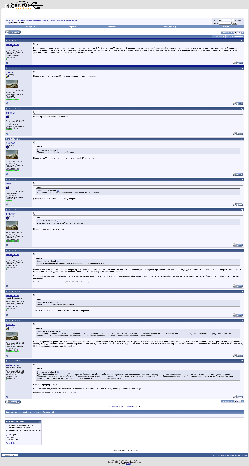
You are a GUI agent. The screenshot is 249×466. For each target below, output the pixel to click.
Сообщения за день (171, 27)
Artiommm (12, 44)
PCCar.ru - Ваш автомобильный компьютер (25, 20)
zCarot (128, 464)
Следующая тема (132, 406)
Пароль (215, 23)
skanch (10, 72)
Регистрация (30, 27)
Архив (237, 455)
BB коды (9, 434)
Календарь (112, 27)
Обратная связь (219, 455)
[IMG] (8, 437)
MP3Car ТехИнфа (49, 20)
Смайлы (9, 436)
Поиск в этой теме (233, 36)
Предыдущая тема (117, 406)
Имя (214, 20)
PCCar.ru (230, 455)
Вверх (244, 455)
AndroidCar (61, 20)
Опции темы (217, 36)
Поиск (224, 27)
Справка (72, 27)
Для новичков (72, 20)
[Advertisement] (38, 13)
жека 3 (10, 112)
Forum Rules (10, 443)
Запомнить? (238, 20)
